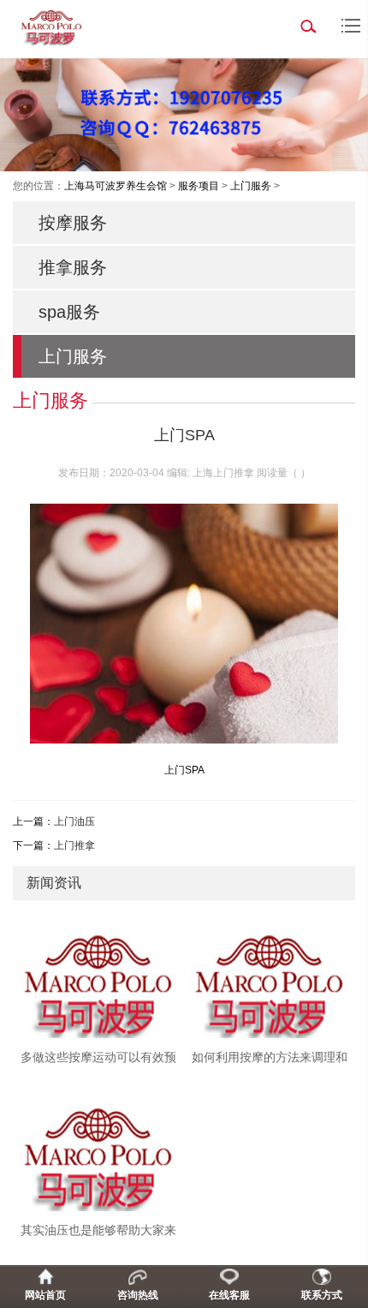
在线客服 (229, 1295)
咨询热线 (137, 1295)
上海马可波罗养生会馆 (115, 186)
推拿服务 (73, 267)
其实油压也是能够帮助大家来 (98, 1230)
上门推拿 (74, 845)
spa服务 (69, 311)
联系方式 (321, 1295)
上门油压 (74, 821)
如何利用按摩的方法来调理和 (269, 1057)
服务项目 (198, 186)
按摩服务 (73, 222)
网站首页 (45, 1295)
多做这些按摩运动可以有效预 (98, 1057)
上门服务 (250, 186)
